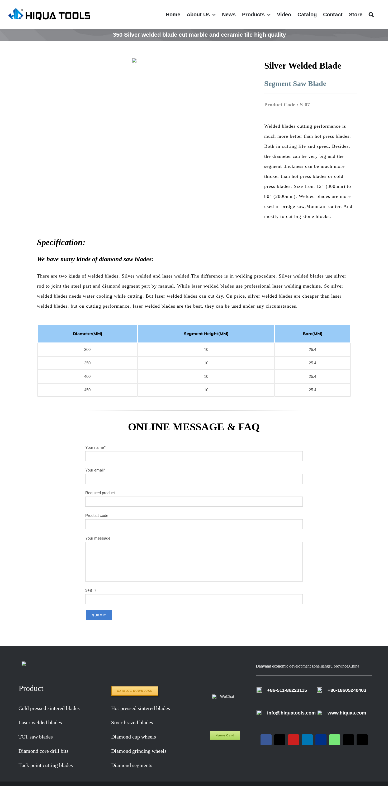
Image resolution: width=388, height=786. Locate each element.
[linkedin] (307, 739)
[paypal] (321, 739)
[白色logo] (61, 663)
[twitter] (279, 739)
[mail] (348, 739)
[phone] (362, 739)
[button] (371, 14)
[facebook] (266, 739)
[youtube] (293, 739)
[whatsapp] (334, 739)
